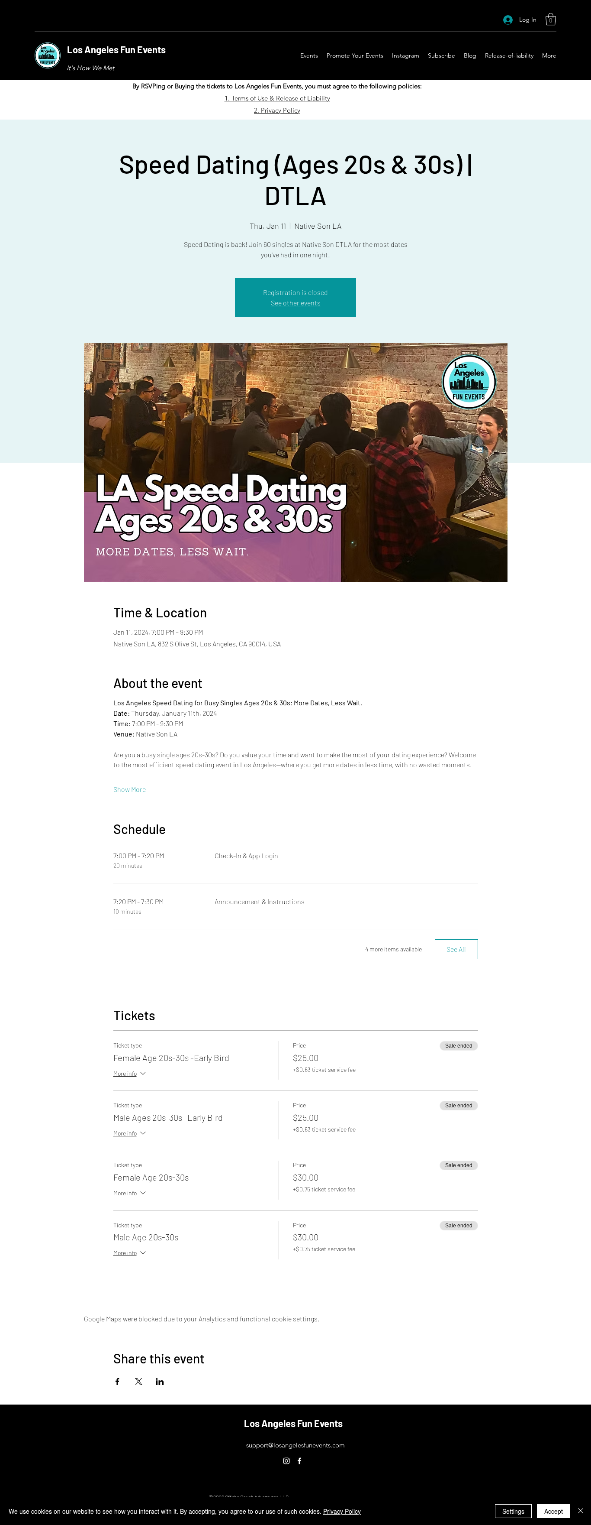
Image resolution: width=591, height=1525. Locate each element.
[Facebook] (299, 1461)
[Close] (580, 1511)
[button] (551, 19)
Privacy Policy (342, 1511)
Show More (129, 789)
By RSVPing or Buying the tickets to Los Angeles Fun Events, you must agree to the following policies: (277, 86)
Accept (553, 1511)
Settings (513, 1511)
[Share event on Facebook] (117, 1381)
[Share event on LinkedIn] (160, 1381)
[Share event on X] (139, 1381)
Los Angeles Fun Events (116, 49)
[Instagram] (286, 1461)
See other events (296, 303)
